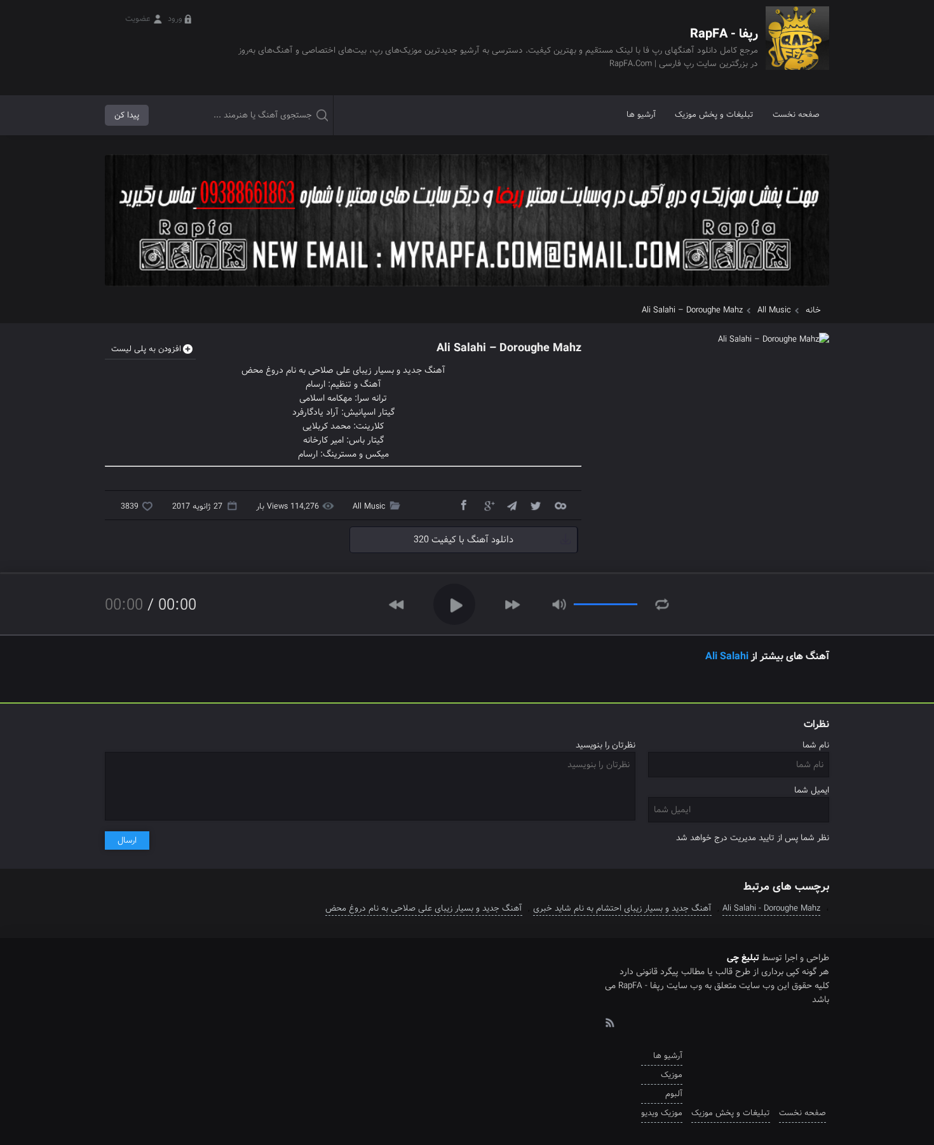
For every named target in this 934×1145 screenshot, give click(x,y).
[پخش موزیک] (467, 290)
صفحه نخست (796, 114)
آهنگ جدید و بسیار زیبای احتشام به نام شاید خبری (622, 908)
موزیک (671, 1074)
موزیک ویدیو (661, 1113)
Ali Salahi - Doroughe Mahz (771, 908)
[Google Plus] (487, 505)
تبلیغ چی (743, 958)
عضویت (138, 18)
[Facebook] (463, 505)
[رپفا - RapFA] (797, 47)
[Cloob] (560, 505)
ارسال (127, 840)
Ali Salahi (726, 656)
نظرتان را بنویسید (605, 745)
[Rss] (609, 1022)
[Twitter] (536, 505)
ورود (175, 18)
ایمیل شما (811, 790)
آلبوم (673, 1094)
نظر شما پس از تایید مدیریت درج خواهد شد (752, 838)
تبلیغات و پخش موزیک (714, 114)
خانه (813, 310)
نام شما (815, 745)
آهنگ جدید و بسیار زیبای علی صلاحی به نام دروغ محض (423, 908)
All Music (774, 310)
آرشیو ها (641, 114)
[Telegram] (511, 505)
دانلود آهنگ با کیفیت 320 (463, 539)
